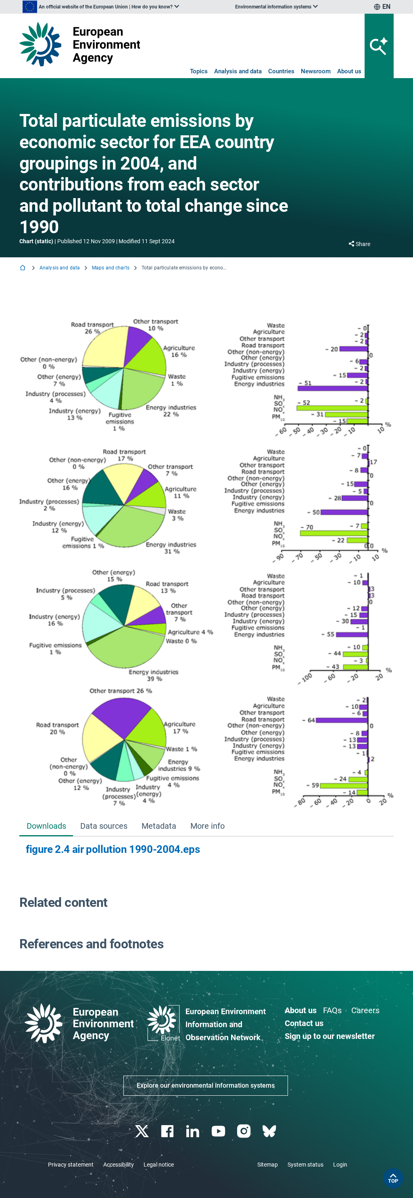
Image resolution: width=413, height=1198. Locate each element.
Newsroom (316, 71)
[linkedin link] (194, 1131)
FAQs (332, 1010)
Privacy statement (71, 1164)
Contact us (304, 1023)
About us (349, 71)
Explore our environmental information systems (206, 1085)
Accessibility (118, 1164)
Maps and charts (110, 268)
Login (340, 1164)
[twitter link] (142, 1131)
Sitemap (267, 1164)
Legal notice (159, 1164)
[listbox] (100, 7)
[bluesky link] (270, 1131)
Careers (365, 1010)
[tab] (46, 826)
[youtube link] (219, 1131)
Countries (281, 71)
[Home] (23, 268)
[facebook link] (168, 1131)
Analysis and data (238, 71)
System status (305, 1164)
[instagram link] (244, 1131)
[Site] (79, 44)
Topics (199, 71)
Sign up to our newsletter (330, 1036)
